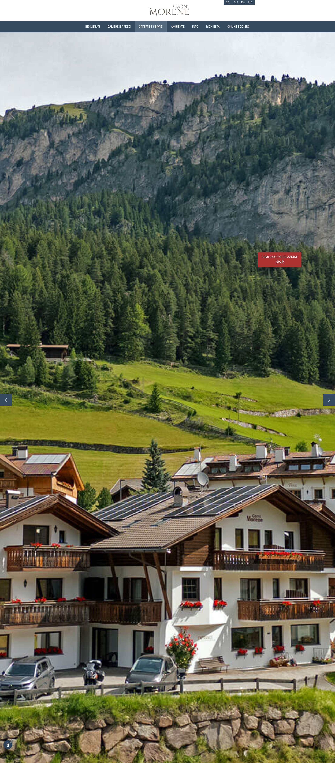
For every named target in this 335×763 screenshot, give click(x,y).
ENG (235, 2)
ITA (243, 2)
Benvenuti (92, 26)
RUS (250, 2)
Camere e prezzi (119, 26)
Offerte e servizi (151, 26)
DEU (228, 2)
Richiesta (213, 26)
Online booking (238, 26)
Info (195, 26)
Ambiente (177, 26)
